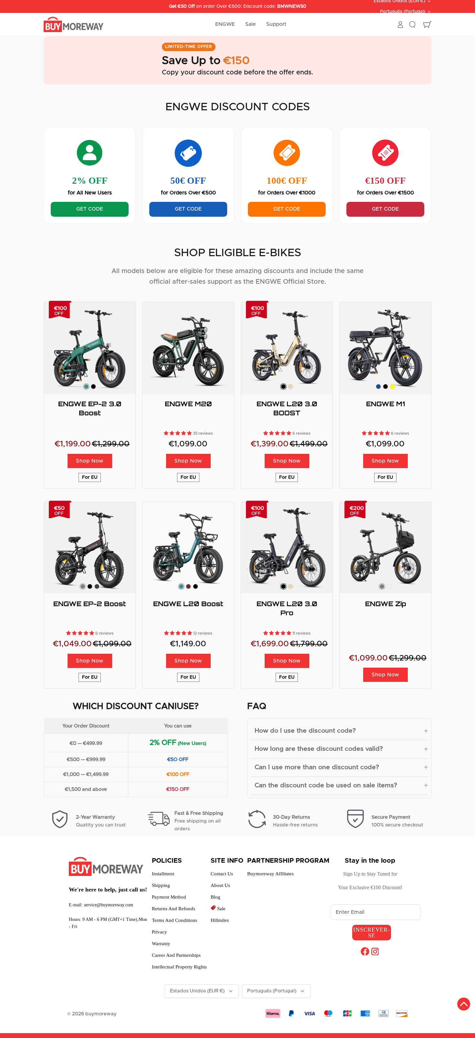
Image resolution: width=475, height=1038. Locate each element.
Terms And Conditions (174, 920)
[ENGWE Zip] (385, 548)
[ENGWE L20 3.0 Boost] (286, 348)
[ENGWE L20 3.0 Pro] (286, 548)
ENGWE (225, 24)
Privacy (159, 931)
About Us (220, 885)
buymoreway (101, 1013)
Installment (163, 873)
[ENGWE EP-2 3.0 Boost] (89, 348)
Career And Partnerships (176, 955)
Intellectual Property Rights (179, 966)
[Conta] (400, 24)
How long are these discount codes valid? (319, 749)
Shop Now (89, 461)
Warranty (161, 943)
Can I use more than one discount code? (317, 767)
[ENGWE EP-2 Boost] (89, 548)
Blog (215, 897)
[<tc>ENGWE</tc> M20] (188, 348)
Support (276, 24)
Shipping (161, 885)
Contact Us (222, 873)
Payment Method (169, 897)
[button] (178, 433)
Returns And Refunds (173, 908)
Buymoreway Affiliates (270, 873)
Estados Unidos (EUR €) (197, 991)
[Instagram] (375, 951)
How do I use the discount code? (305, 730)
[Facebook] (365, 951)
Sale (250, 24)
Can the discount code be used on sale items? (326, 785)
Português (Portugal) (402, 11)
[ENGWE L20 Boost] (188, 548)
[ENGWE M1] (385, 348)
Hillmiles (220, 920)
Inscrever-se (371, 932)
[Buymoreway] (73, 24)
